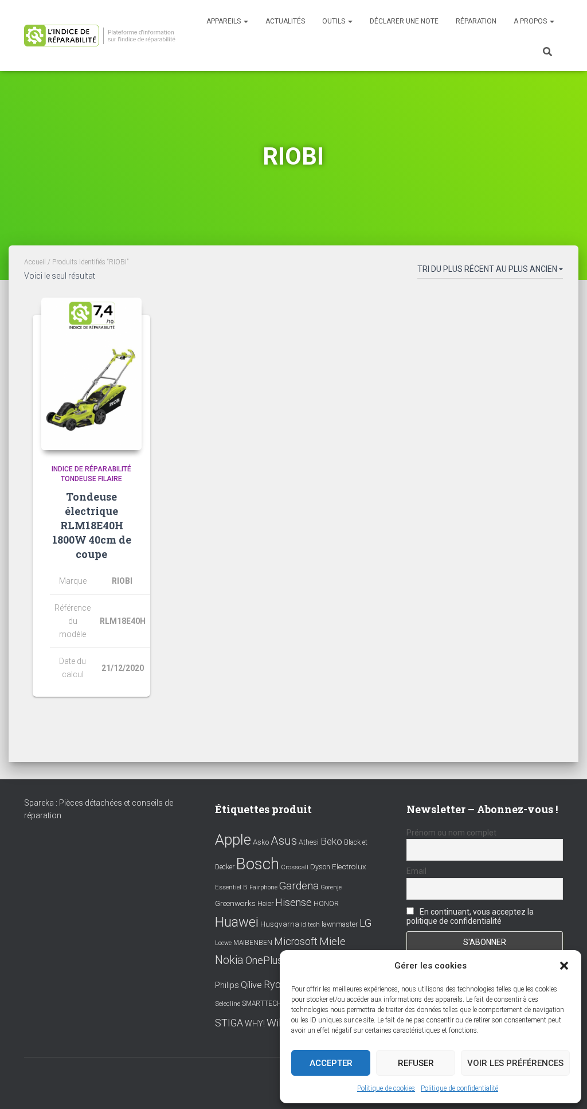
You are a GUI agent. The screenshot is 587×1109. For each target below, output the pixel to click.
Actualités (285, 21)
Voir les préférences (515, 1063)
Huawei (237, 922)
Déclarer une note (404, 21)
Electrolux (349, 866)
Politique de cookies (386, 1088)
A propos (531, 21)
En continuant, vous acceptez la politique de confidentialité (470, 916)
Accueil (35, 262)
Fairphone (263, 887)
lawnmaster (340, 924)
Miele (332, 941)
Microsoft (296, 941)
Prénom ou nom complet (451, 832)
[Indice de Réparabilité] (103, 35)
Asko (261, 842)
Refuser (416, 1063)
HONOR (326, 904)
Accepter (331, 1063)
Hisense (293, 902)
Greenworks (235, 903)
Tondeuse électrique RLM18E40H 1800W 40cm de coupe (91, 525)
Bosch (257, 863)
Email (416, 871)
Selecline (227, 1004)
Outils (334, 21)
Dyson (320, 866)
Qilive (251, 984)
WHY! (255, 1023)
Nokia (229, 960)
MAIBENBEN (252, 943)
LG (365, 923)
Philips (227, 985)
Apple (233, 839)
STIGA (229, 1023)
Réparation (476, 21)
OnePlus (264, 960)
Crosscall (294, 867)
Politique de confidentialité (459, 1088)
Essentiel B (231, 887)
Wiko (279, 1022)
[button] (564, 965)
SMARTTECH (262, 1003)
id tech (310, 924)
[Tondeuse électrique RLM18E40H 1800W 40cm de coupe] (91, 374)
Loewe (223, 943)
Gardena (299, 886)
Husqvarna (279, 923)
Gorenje (331, 887)
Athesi (309, 842)
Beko (331, 841)
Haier (265, 903)
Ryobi (276, 984)
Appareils (224, 21)
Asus (284, 841)
